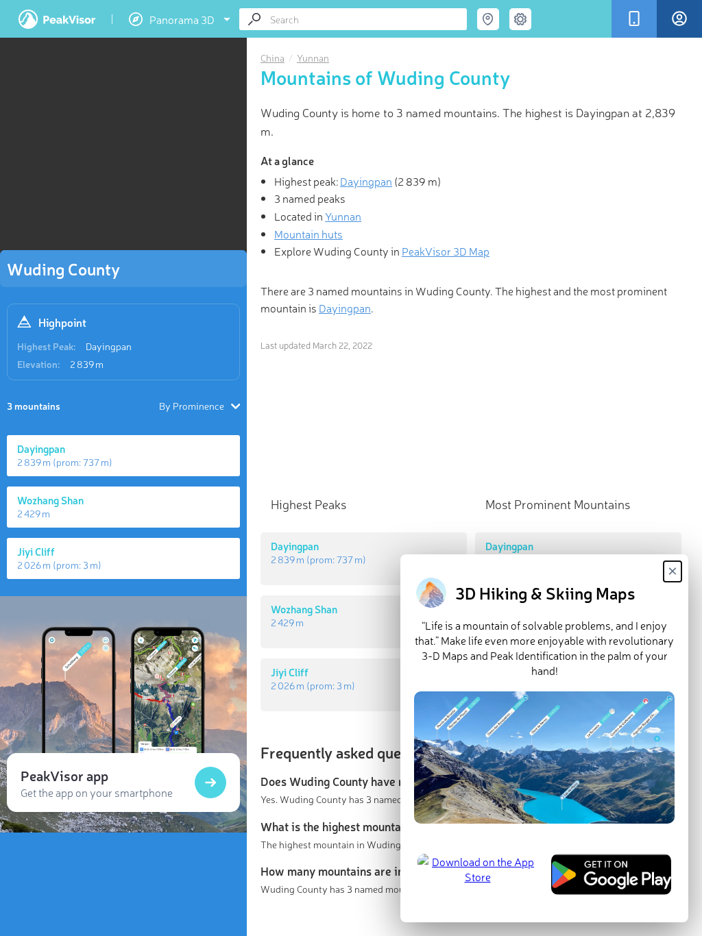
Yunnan (313, 57)
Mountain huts (308, 233)
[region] (123, 148)
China (273, 57)
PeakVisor (57, 19)
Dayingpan (109, 346)
